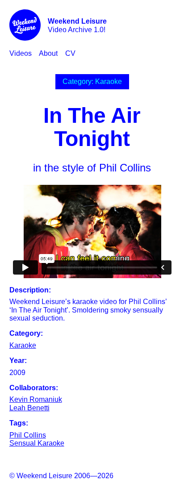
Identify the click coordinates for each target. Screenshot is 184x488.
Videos (20, 53)
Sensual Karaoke (36, 443)
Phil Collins (27, 435)
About (48, 53)
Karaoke (22, 345)
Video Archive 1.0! (77, 25)
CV (70, 53)
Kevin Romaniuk (35, 399)
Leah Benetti (29, 408)
